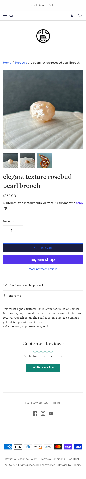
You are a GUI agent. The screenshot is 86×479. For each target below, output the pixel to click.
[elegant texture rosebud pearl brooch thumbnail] (10, 160)
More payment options (43, 269)
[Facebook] (35, 413)
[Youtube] (51, 413)
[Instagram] (43, 413)
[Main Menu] (5, 16)
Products (21, 62)
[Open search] (11, 16)
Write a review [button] (43, 367)
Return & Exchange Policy (21, 459)
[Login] (72, 15)
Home (7, 62)
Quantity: (9, 221)
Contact (74, 459)
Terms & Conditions (53, 459)
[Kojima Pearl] (43, 35)
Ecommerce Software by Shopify (60, 465)
